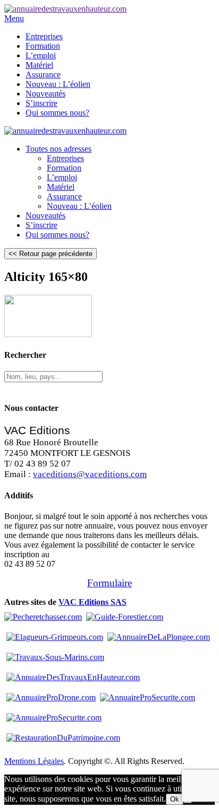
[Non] (187, 801)
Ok (174, 799)
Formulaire (109, 582)
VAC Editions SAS (92, 601)
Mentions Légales (34, 761)
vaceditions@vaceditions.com (90, 474)
